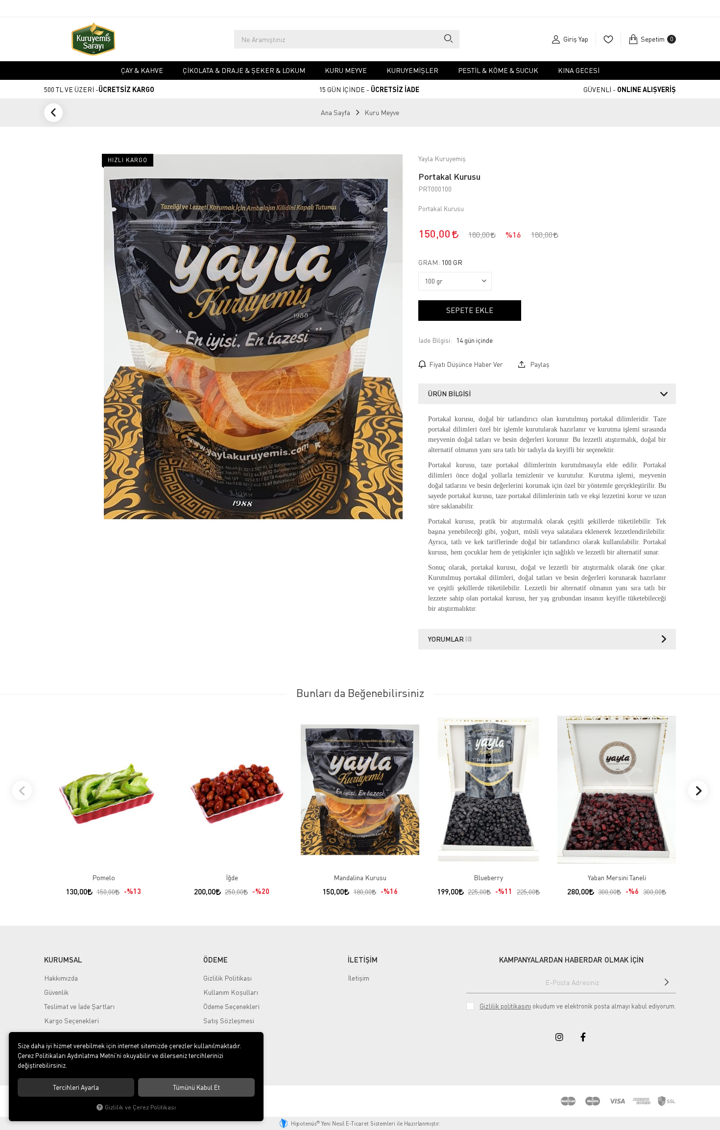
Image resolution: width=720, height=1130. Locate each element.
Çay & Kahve (142, 70)
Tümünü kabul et (196, 1087)
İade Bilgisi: (435, 340)
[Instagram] (559, 1037)
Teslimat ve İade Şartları (79, 1006)
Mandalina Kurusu (360, 877)
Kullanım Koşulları (230, 992)
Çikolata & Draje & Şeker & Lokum (244, 70)
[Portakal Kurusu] (253, 337)
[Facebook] (583, 1037)
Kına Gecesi (579, 70)
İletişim (358, 978)
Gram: (440, 262)
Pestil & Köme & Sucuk (498, 70)
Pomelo (103, 877)
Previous (22, 790)
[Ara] (448, 39)
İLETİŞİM (363, 959)
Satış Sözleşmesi (228, 1020)
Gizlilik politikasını (505, 1006)
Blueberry (488, 877)
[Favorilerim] (608, 39)
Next (698, 790)
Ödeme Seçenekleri (231, 1006)
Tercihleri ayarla (76, 1087)
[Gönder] (666, 982)
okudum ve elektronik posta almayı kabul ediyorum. (578, 1006)
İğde (232, 877)
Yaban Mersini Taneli (617, 877)
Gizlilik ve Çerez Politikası (140, 1107)
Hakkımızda (61, 978)
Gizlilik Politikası (227, 978)
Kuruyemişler (412, 70)
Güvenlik (56, 992)
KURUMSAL (63, 959)
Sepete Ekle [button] (469, 310)
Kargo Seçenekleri (71, 1020)
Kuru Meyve (346, 70)
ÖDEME (215, 959)
